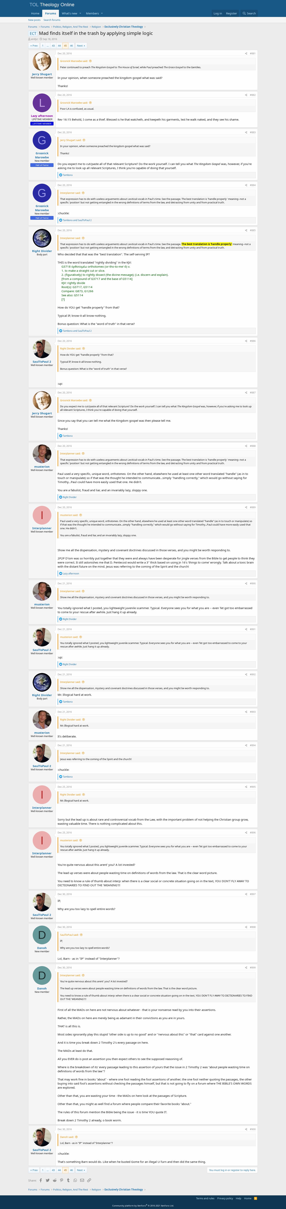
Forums (50, 13)
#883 (253, 132)
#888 (253, 446)
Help (238, 1198)
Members (92, 13)
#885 (253, 230)
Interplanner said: (70, 193)
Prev (35, 45)
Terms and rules (205, 1198)
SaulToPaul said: (69, 935)
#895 (253, 786)
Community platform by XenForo (143, 1205)
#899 (253, 967)
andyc (34, 39)
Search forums (52, 20)
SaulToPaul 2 (42, 361)
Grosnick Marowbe (42, 155)
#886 (253, 341)
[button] (80, 13)
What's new (69, 13)
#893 (253, 711)
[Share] (246, 53)
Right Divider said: (70, 348)
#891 (253, 629)
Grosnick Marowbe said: (74, 61)
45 (65, 45)
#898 (253, 927)
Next (80, 45)
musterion (42, 466)
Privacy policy (225, 1198)
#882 (253, 95)
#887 (253, 392)
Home (35, 13)
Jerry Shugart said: (70, 140)
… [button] (48, 45)
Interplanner (42, 528)
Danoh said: (67, 1137)
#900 (253, 1129)
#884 (253, 185)
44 (59, 45)
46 (71, 45)
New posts (34, 20)
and (77, 220)
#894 (253, 745)
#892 (253, 674)
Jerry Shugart (42, 74)
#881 (253, 53)
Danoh (42, 948)
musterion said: (69, 515)
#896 (253, 832)
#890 (253, 583)
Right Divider (42, 251)
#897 (253, 894)
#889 (253, 507)
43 (53, 45)
